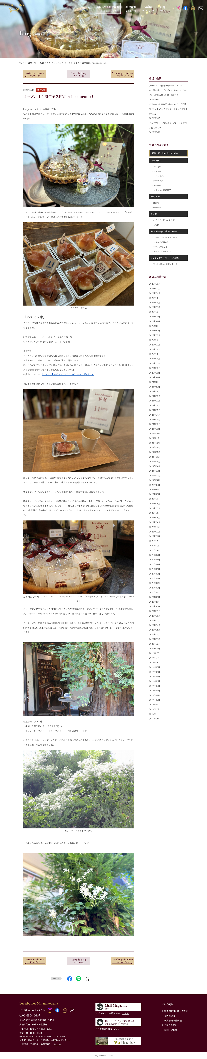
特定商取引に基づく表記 (176, 1011)
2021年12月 (154, 540)
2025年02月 (154, 368)
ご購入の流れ (170, 1025)
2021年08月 (154, 559)
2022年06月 (154, 512)
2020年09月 (154, 611)
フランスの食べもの (162, 251)
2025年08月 (154, 339)
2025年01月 (154, 372)
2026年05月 (154, 297)
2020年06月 (154, 625)
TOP (21, 62)
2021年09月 (154, 555)
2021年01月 (154, 592)
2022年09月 (154, 498)
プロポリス (158, 180)
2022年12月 (154, 484)
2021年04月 (154, 578)
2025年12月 (154, 321)
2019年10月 (154, 662)
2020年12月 (154, 597)
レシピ (154, 213)
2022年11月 (154, 489)
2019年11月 (154, 657)
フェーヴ (157, 185)
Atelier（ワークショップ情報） (165, 258)
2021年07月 (154, 564)
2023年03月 (154, 470)
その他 (156, 224)
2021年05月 (154, 573)
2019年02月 (154, 699)
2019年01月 (154, 704)
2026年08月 (154, 283)
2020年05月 (154, 629)
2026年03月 (154, 307)
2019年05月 (154, 685)
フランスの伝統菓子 (162, 190)
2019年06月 (154, 681)
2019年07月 (154, 676)
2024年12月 (154, 377)
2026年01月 (154, 316)
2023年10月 (154, 442)
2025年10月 (154, 330)
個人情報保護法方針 (173, 1020)
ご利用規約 (169, 1015)
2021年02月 (154, 587)
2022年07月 (154, 508)
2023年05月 (154, 461)
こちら (125, 1013)
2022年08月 (154, 503)
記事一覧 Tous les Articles (165, 152)
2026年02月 (154, 311)
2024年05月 (154, 410)
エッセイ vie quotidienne (165, 237)
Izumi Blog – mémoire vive (164, 231)
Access (57, 1044)
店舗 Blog (155, 196)
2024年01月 (154, 428)
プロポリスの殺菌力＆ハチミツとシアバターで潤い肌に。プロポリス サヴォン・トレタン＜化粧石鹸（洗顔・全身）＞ (168, 90)
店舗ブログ (45, 62)
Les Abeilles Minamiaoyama (38, 1003)
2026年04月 (154, 302)
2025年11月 (154, 326)
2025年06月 (154, 349)
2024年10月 (154, 386)
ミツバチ (157, 171)
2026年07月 (154, 288)
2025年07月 (154, 344)
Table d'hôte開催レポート (165, 264)
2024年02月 (154, 424)
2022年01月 (154, 536)
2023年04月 (154, 466)
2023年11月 (154, 438)
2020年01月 (154, 648)
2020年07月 (154, 620)
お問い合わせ (170, 1029)
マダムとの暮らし (161, 242)
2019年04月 (154, 690)
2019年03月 (154, 695)
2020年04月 (154, 634)
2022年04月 (154, 522)
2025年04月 (154, 358)
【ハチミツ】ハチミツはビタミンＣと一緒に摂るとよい (68, 374)
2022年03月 (154, 526)
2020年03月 (154, 639)
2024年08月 (154, 396)
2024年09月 (154, 391)
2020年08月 (154, 615)
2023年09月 (154, 447)
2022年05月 (154, 517)
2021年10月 (154, 550)
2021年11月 (154, 545)
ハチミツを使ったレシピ (164, 220)
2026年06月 (154, 293)
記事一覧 (32, 62)
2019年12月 (154, 653)
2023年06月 (154, 456)
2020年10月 (154, 606)
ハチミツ (157, 166)
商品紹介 (157, 207)
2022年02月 (154, 531)
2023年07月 (154, 452)
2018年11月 (154, 713)
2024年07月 (154, 400)
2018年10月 (154, 718)
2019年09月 (154, 667)
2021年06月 (154, 569)
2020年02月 (154, 643)
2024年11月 (154, 382)
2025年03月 (154, 363)
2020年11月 (154, 601)
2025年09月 (154, 335)
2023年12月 (154, 433)
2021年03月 (154, 582)
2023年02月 (154, 475)
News (58, 62)
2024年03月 (154, 419)
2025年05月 (154, 353)
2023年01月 (154, 480)
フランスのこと (160, 246)
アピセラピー (159, 176)
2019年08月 (154, 671)
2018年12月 (154, 709)
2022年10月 (154, 494)
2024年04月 (154, 414)
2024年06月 (154, 405)
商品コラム (156, 160)
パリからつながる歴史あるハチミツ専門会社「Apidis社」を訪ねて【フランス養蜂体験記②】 (168, 109)
